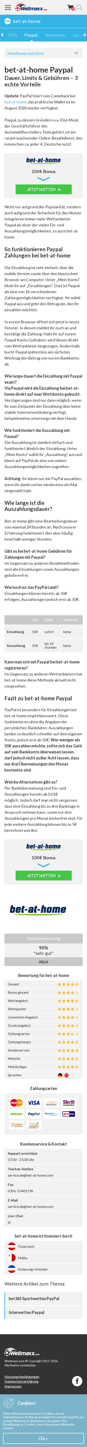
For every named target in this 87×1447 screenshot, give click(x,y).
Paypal (31, 35)
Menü (7, 7)
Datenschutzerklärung (21, 1381)
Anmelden (55, 35)
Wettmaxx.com (31, 7)
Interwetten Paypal (26, 1312)
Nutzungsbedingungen (21, 1376)
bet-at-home (15, 101)
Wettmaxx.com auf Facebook (77, 1381)
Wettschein (70, 7)
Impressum (12, 1386)
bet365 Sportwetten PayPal (34, 1298)
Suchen (79, 7)
